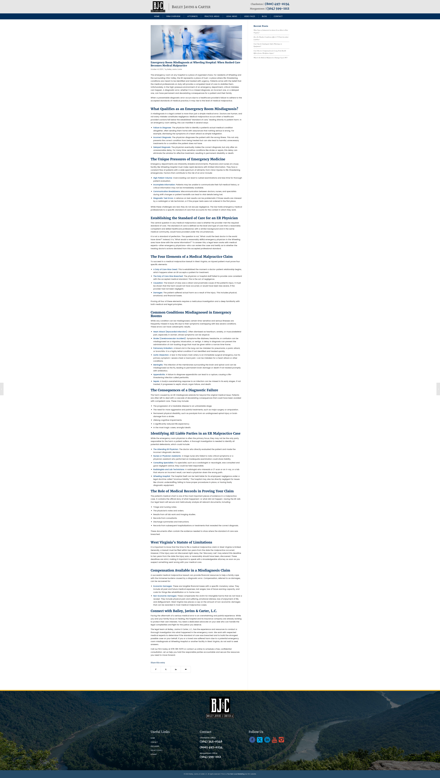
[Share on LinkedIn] (176, 669)
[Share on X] (166, 669)
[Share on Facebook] (156, 669)
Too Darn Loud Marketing (235, 774)
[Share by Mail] (186, 669)
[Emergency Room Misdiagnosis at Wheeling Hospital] (196, 42)
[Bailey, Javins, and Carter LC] (181, 6)
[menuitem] (157, 16)
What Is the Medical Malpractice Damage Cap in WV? (271, 57)
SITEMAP (154, 754)
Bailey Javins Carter (174, 69)
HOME (153, 738)
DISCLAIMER (155, 746)
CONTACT (154, 742)
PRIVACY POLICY (156, 750)
